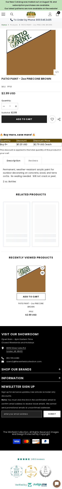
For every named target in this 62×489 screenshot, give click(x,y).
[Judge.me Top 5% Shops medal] (45, 471)
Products (14, 25)
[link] (52, 119)
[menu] (3, 14)
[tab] (13, 160)
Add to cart (24, 119)
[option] (31, 52)
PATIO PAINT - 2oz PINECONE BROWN (30, 305)
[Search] (12, 14)
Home (4, 25)
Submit (52, 414)
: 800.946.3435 (43, 19)
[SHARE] (58, 119)
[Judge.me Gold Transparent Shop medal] (31, 471)
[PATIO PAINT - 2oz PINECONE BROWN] (31, 279)
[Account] (50, 14)
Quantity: (6, 100)
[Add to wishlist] (42, 267)
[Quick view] (42, 273)
